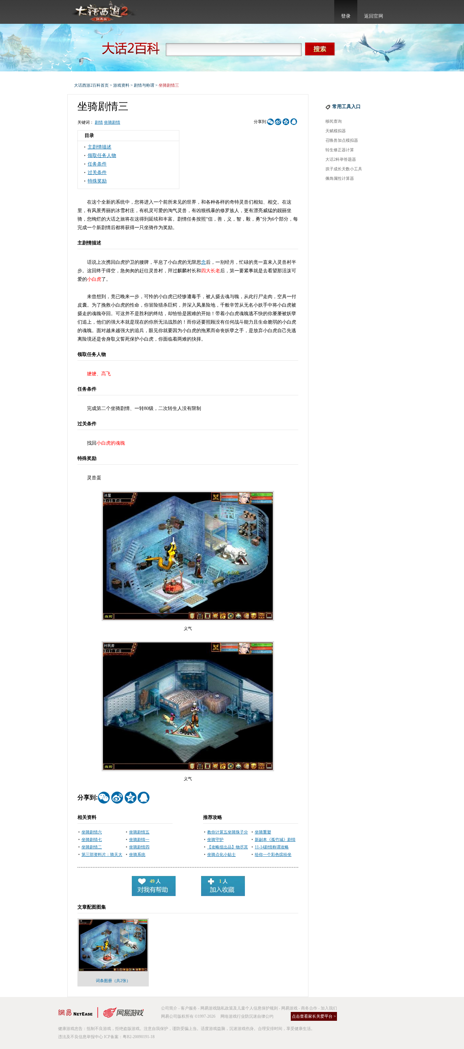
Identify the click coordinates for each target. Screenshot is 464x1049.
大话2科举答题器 (340, 159)
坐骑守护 (215, 839)
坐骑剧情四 (139, 847)
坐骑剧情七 (92, 839)
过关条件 (97, 172)
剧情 (99, 122)
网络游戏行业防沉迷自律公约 (246, 1016)
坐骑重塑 (263, 832)
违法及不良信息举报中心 (80, 1036)
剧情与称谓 (144, 85)
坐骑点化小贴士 (221, 854)
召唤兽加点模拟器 (341, 140)
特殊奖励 (97, 181)
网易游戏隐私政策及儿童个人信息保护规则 (239, 1008)
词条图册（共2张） (113, 980)
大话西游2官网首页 (103, 12)
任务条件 (97, 164)
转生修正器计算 (339, 150)
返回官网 (373, 16)
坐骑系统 (137, 854)
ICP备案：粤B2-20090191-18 (129, 1036)
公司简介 (169, 1008)
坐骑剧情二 (92, 847)
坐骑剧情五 (139, 832)
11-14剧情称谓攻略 (272, 847)
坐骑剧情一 (139, 839)
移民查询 (333, 121)
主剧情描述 (99, 147)
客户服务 (189, 1008)
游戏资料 (121, 85)
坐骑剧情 (112, 122)
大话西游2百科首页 (91, 85)
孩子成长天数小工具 (343, 169)
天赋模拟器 (335, 130)
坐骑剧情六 (92, 832)
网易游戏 (289, 1008)
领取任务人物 (102, 155)
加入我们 (329, 1008)
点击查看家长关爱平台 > (314, 1016)
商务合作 (309, 1008)
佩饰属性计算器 (339, 178)
